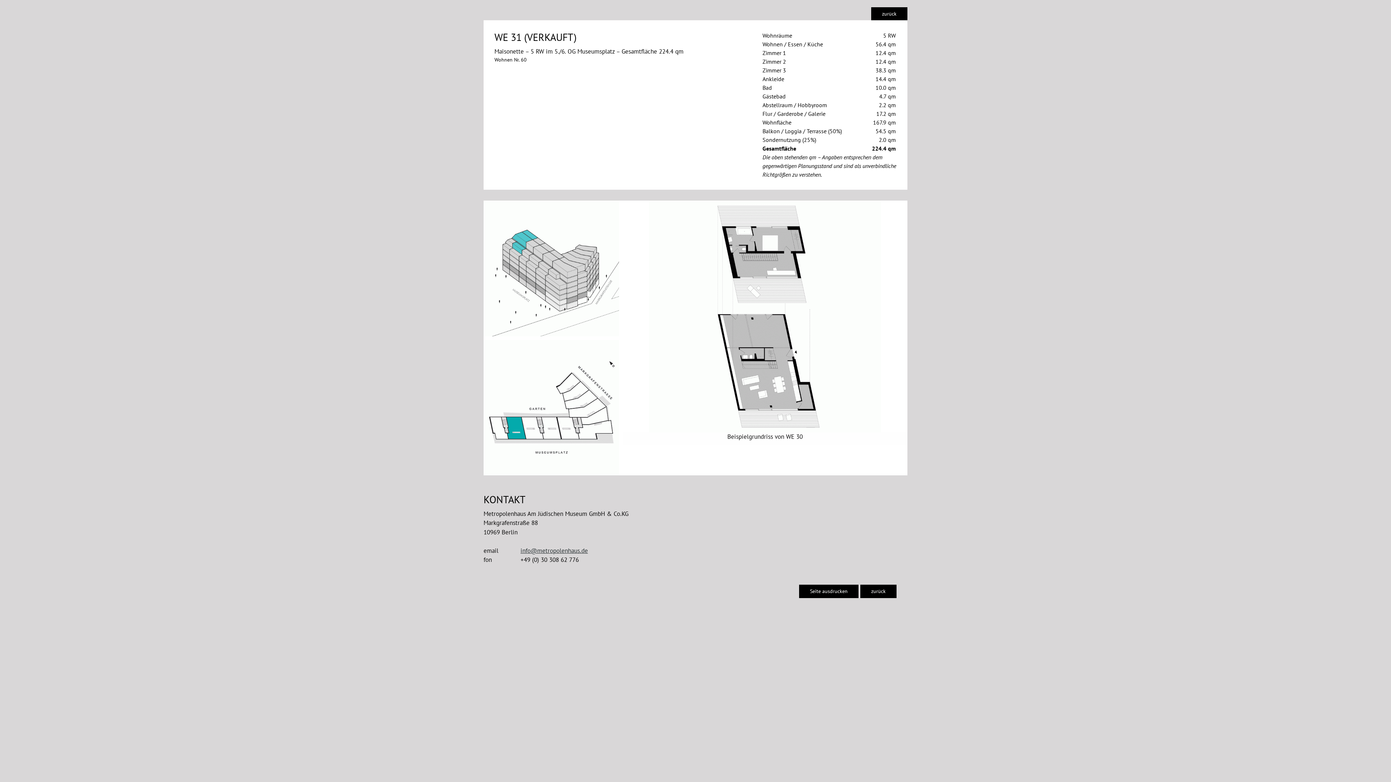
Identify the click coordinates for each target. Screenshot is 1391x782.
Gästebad (774, 96)
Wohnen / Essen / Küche (793, 44)
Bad (767, 87)
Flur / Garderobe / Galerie (794, 113)
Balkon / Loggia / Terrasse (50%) (802, 131)
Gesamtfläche (779, 148)
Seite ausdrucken (829, 591)
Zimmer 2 (774, 61)
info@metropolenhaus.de (554, 551)
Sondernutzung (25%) (789, 139)
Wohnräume (777, 35)
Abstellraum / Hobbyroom (795, 105)
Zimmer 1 (774, 52)
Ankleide (773, 79)
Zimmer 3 (774, 70)
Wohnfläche (777, 122)
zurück (889, 13)
